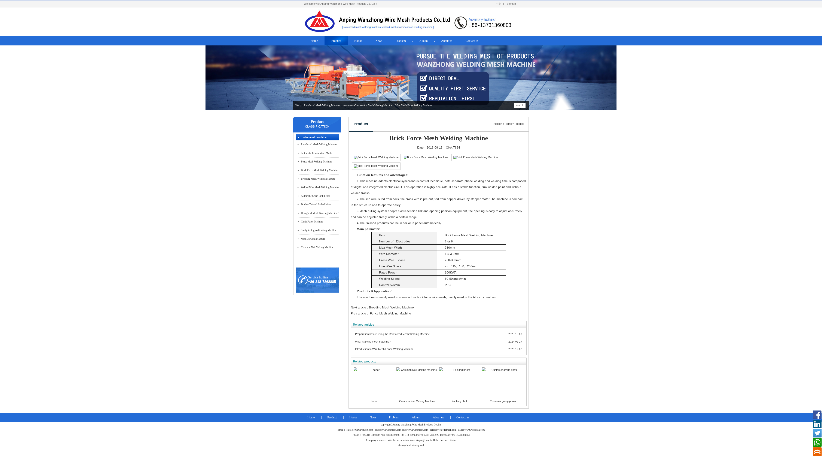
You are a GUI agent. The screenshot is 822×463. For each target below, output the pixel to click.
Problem (394, 417)
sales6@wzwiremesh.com (388, 429)
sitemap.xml (418, 445)
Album (416, 417)
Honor (353, 417)
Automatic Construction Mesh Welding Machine (367, 105)
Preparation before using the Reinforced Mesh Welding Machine (392, 334)
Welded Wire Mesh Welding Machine (320, 187)
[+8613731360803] (817, 442)
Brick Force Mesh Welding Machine (319, 170)
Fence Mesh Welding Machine (316, 161)
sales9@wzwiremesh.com (471, 429)
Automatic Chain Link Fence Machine (315, 197)
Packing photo (460, 401)
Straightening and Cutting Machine (318, 230)
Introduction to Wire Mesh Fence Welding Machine (384, 349)
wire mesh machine (314, 137)
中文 (498, 3)
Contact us (462, 417)
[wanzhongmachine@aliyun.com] (817, 414)
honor (374, 401)
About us (438, 417)
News (373, 417)
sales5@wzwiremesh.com (360, 429)
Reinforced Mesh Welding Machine (322, 105)
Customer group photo (503, 401)
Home (508, 123)
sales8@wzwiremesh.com (443, 429)
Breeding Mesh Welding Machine (318, 178)
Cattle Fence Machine (312, 221)
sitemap (511, 3)
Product (317, 121)
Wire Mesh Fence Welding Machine (413, 105)
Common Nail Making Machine (317, 247)
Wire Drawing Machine (313, 238)
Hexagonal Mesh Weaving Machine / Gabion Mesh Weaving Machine (319, 214)
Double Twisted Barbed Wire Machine (316, 206)
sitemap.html (404, 445)
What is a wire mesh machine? (373, 341)
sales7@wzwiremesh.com (415, 429)
